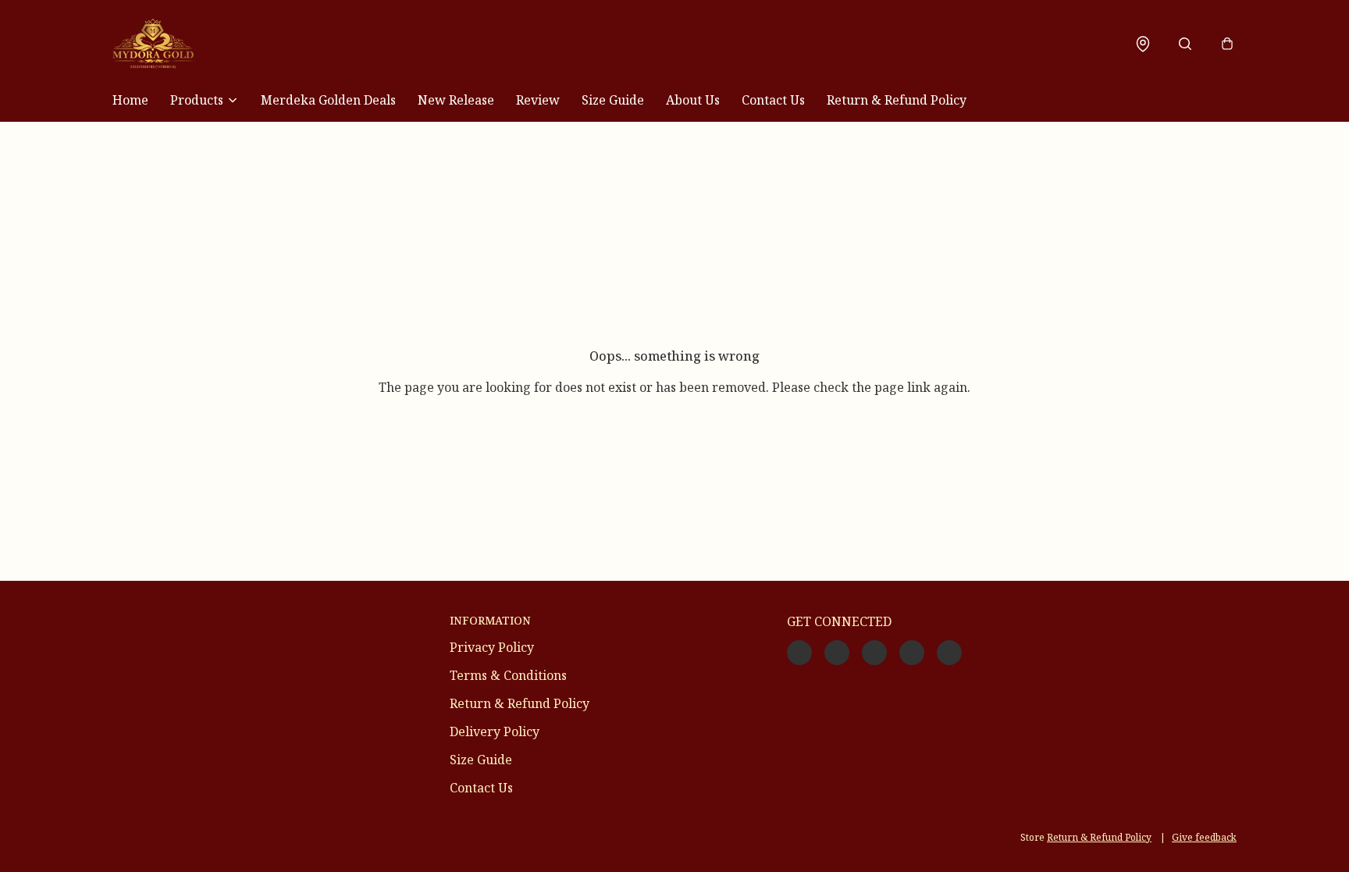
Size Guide (613, 100)
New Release (456, 100)
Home (130, 100)
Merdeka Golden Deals (328, 100)
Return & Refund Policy (896, 100)
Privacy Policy (492, 647)
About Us (693, 100)
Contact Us (773, 100)
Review (538, 100)
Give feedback (1204, 837)
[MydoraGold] (153, 44)
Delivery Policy (494, 731)
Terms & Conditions (508, 675)
